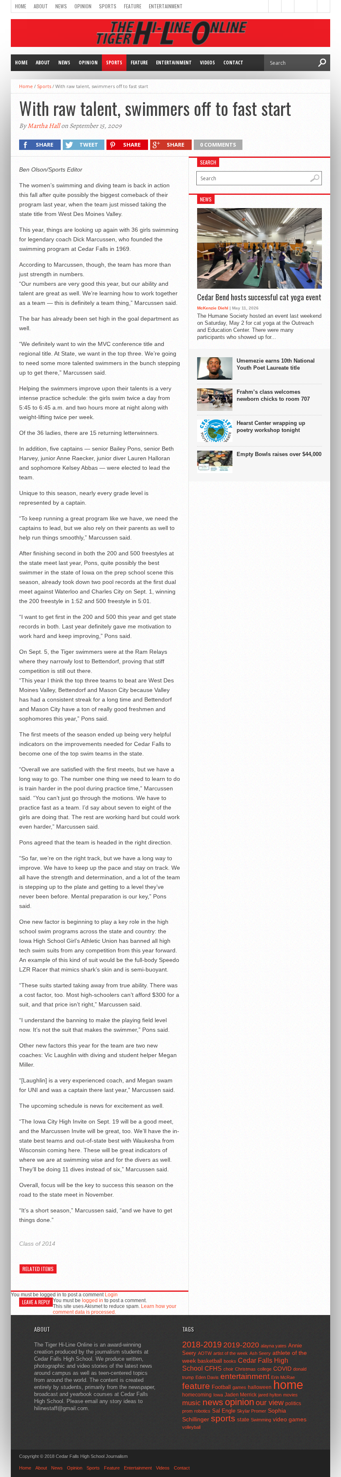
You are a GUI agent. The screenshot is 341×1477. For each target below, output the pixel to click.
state (243, 1419)
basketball (210, 1361)
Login (111, 1295)
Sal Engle (223, 1411)
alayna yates (274, 1345)
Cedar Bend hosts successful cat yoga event (259, 297)
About (41, 6)
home (288, 1384)
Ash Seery (260, 1353)
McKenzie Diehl (212, 308)
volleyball (191, 1427)
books (230, 1361)
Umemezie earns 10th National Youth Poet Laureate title (276, 364)
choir (228, 1369)
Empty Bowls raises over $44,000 (279, 454)
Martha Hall (43, 125)
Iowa (218, 1394)
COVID (282, 1368)
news (213, 1402)
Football (221, 1387)
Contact (233, 62)
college (264, 1369)
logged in (92, 1300)
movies (290, 1394)
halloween (260, 1387)
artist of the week (230, 1353)
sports (223, 1418)
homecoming (197, 1395)
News (61, 6)
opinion (239, 1402)
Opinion (82, 6)
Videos (207, 62)
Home (20, 6)
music (191, 1403)
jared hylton (270, 1394)
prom (187, 1410)
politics (293, 1403)
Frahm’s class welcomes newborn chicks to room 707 (273, 395)
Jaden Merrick (241, 1395)
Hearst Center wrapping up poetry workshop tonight (271, 426)
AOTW (205, 1353)
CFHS (213, 1368)
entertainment (244, 1376)
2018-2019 (202, 1344)
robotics (202, 1410)
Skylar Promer (251, 1410)
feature (196, 1386)
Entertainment (166, 6)
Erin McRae (283, 1377)
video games (289, 1419)
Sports (107, 6)
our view (270, 1402)
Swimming (261, 1419)
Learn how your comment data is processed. (114, 1309)
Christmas (245, 1369)
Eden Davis (207, 1377)
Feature (132, 6)
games (239, 1387)
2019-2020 (241, 1345)
